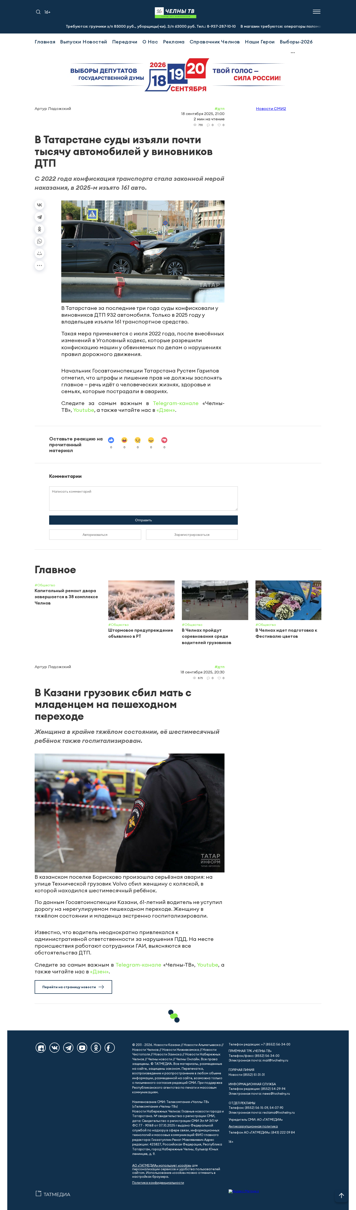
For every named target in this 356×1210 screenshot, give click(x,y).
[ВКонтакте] (39, 205)
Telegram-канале (176, 403)
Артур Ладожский (53, 108)
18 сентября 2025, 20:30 (202, 672)
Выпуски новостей (83, 42)
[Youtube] (82, 1048)
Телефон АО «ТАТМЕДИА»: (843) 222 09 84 (262, 1132)
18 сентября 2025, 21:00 (202, 113)
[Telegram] (39, 217)
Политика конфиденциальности (158, 1183)
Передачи (125, 42)
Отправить (143, 520)
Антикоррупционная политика (253, 1126)
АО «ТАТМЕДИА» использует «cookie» (161, 1165)
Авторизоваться (95, 535)
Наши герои (260, 42)
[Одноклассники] (39, 229)
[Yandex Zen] (41, 1048)
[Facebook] (110, 1048)
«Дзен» (165, 409)
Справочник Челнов (215, 42)
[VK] (54, 1048)
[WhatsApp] (39, 241)
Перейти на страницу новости (69, 987)
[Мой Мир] (39, 253)
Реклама (174, 42)
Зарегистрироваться (191, 534)
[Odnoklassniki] (96, 1048)
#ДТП (219, 108)
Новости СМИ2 (271, 108)
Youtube (83, 409)
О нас (150, 42)
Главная (45, 42)
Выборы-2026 (296, 42)
